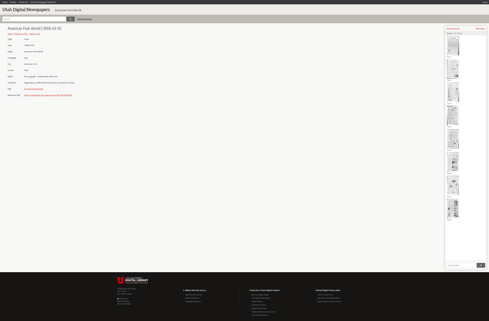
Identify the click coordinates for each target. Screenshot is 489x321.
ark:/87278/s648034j (33, 89)
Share (10, 34)
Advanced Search (84, 19)
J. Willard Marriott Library (126, 289)
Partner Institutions (325, 295)
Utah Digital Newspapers (261, 298)
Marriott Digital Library (260, 295)
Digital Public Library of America (330, 301)
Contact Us (23, 2)
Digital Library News (259, 308)
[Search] (70, 19)
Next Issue (480, 28)
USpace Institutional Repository (263, 312)
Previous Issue (453, 28)
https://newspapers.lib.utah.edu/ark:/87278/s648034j (48, 95)
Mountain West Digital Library (329, 298)
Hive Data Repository (260, 315)
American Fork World (68, 10)
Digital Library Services (193, 295)
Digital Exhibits (257, 301)
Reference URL (21, 34)
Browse (13, 2)
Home (5, 2)
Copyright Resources (193, 301)
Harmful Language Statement (43, 2)
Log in (485, 2)
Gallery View (34, 34)
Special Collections (192, 298)
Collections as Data (259, 305)
